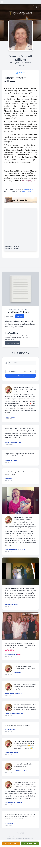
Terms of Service (25, 838)
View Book (9, 316)
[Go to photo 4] (22, 512)
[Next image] (37, 500)
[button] (20, 500)
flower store (26, 191)
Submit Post (20, 376)
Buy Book (20, 316)
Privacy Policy (15, 838)
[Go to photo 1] (18, 512)
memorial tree (28, 189)
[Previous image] (4, 500)
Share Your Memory (12, 343)
